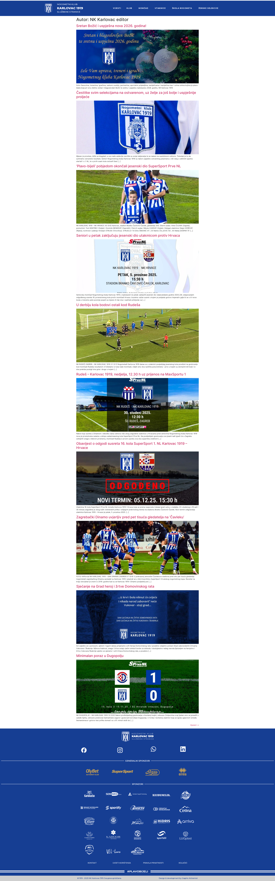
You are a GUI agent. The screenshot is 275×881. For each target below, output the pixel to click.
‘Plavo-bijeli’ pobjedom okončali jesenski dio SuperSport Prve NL (128, 166)
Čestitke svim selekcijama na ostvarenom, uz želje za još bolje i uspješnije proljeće (136, 95)
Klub (129, 8)
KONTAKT (92, 863)
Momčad (143, 8)
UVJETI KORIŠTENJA (122, 863)
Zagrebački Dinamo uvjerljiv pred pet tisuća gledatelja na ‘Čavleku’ (130, 517)
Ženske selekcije (208, 8)
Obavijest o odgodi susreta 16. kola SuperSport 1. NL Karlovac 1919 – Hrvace (131, 445)
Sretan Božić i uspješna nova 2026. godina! (111, 26)
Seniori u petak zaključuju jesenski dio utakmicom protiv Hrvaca (128, 235)
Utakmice (160, 8)
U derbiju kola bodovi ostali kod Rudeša (108, 305)
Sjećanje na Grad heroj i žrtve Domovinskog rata (115, 586)
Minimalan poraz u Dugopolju (100, 656)
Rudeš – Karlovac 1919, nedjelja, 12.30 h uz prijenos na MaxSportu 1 (131, 374)
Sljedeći (194, 725)
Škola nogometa (182, 8)
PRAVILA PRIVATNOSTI (153, 863)
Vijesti (117, 8)
